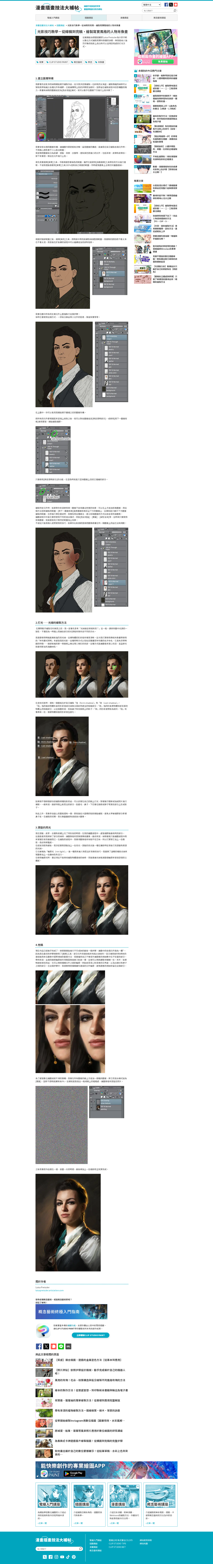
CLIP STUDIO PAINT (58, 62)
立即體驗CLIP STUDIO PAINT (91, 1335)
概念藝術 (78, 62)
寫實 (41, 62)
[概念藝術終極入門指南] (71, 1318)
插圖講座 (89, 17)
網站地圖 (144, 1543)
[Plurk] (176, 5)
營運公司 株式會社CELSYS (121, 1540)
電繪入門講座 (53, 17)
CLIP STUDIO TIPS (117, 1543)
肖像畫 (101, 62)
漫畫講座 (124, 17)
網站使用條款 (146, 1540)
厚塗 (90, 62)
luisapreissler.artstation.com (50, 1290)
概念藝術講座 (160, 17)
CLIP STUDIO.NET (117, 1546)
